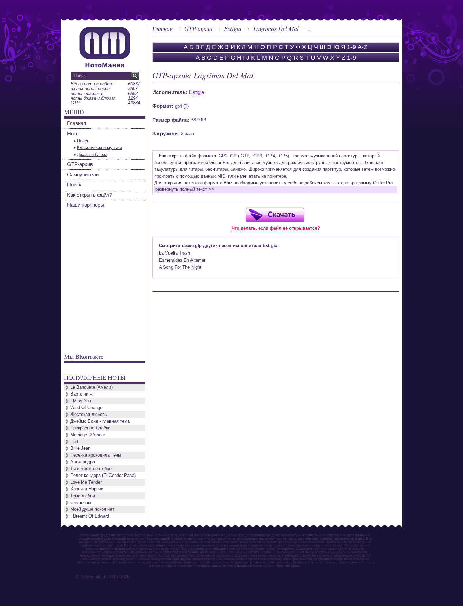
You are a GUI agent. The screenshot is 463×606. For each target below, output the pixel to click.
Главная (162, 28)
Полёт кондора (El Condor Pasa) (103, 475)
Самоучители (83, 174)
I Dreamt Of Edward (89, 516)
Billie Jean (80, 448)
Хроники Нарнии (86, 488)
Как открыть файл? (89, 195)
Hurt (74, 441)
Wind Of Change (86, 407)
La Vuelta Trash (174, 253)
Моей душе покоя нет (92, 509)
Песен (83, 140)
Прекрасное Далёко (90, 427)
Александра (82, 461)
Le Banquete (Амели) (91, 387)
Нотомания (104, 46)
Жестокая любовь (88, 414)
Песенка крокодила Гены (95, 455)
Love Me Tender (86, 482)
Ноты (73, 133)
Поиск (74, 184)
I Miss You (80, 400)
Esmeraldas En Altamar (182, 260)
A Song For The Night (180, 267)
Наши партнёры (85, 205)
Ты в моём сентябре (91, 468)
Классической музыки (99, 147)
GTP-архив (198, 28)
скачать (275, 214)
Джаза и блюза (92, 154)
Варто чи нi (81, 394)
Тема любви (82, 495)
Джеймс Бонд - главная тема (100, 421)
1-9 (351, 47)
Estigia (232, 28)
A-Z (362, 47)
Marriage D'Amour (87, 434)
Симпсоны (80, 502)
